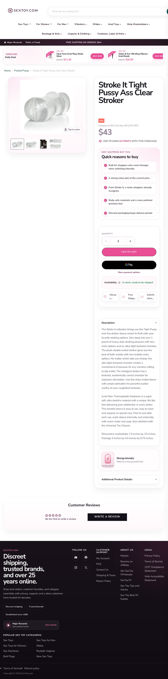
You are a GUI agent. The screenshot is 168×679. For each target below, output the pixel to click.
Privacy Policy (152, 555)
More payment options (129, 272)
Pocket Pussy (21, 70)
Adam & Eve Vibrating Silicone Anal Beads (132, 55)
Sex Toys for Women (14, 645)
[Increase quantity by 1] (131, 241)
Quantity (107, 233)
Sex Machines (11, 651)
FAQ (98, 564)
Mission (124, 555)
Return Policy (103, 581)
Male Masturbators (137, 24)
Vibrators (79, 24)
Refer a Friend (33, 42)
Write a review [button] (107, 516)
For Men (61, 24)
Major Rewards (14, 42)
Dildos (96, 24)
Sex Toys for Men (45, 640)
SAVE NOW (97, 56)
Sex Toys (23, 24)
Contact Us (102, 569)
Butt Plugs (9, 656)
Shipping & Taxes (106, 575)
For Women (42, 24)
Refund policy (31, 668)
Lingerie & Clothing (78, 33)
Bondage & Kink (51, 33)
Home (7, 70)
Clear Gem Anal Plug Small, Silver (69, 55)
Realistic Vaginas (45, 651)
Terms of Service (154, 561)
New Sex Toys (44, 656)
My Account (102, 558)
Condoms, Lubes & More (110, 33)
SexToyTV (126, 580)
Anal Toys (113, 24)
